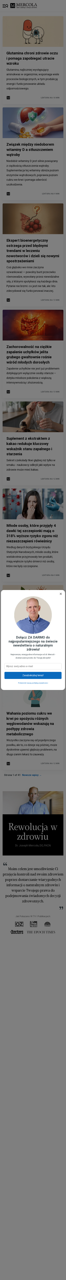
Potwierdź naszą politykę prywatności (33, 683)
